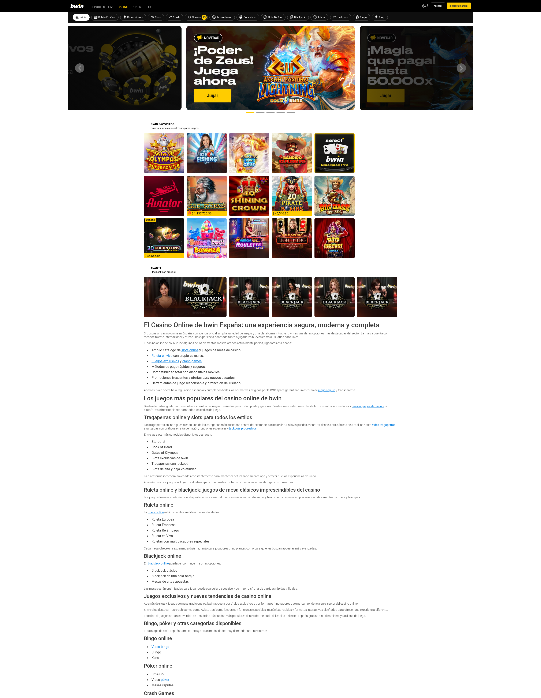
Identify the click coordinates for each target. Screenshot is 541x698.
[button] (79, 68)
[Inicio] (79, 6)
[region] (270, 68)
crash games (192, 361)
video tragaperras (383, 425)
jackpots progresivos (243, 428)
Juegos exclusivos (165, 361)
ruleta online (156, 512)
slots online (189, 350)
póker (165, 680)
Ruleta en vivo (162, 355)
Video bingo (160, 647)
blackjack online (158, 563)
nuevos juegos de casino (368, 406)
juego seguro (326, 390)
